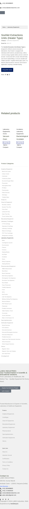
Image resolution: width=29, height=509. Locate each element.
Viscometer (4, 313)
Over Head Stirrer (6, 353)
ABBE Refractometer (7, 268)
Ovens (3, 259)
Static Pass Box (6, 214)
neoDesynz (14, 503)
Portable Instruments (7, 308)
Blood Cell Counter (6, 171)
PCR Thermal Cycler (7, 303)
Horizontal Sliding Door (7, 334)
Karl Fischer (5, 294)
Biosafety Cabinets (6, 204)
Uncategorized (5, 356)
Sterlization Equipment (7, 322)
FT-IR (3, 289)
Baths (3, 240)
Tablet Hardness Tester (7, 310)
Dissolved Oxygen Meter (8, 181)
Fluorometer (5, 183)
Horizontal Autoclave (7, 330)
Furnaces (4, 249)
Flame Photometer (6, 285)
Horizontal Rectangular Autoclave (9, 332)
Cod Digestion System (7, 242)
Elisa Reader (5, 282)
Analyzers (4, 199)
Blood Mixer (5, 271)
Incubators (20, 129)
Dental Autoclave (6, 325)
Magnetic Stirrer (5, 348)
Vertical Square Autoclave (8, 344)
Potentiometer (5, 190)
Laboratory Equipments (13, 27)
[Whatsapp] (8, 499)
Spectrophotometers (6, 320)
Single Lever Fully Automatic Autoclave (11, 339)
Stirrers (3, 346)
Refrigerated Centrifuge (7, 235)
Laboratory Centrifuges (7, 221)
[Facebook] (0, 499)
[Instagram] (3, 499)
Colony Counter (5, 173)
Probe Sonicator (6, 192)
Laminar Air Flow (6, 211)
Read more (6, 143)
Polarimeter (4, 306)
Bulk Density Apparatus (7, 275)
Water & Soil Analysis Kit (8, 317)
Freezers (4, 247)
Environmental (5, 245)
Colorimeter (4, 176)
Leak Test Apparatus (7, 296)
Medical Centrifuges (6, 230)
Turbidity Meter (5, 197)
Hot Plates (4, 254)
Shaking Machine (6, 263)
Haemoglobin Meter (6, 185)
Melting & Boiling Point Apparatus (10, 299)
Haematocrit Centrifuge (7, 226)
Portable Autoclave (6, 337)
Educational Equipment (7, 219)
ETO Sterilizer (5, 327)
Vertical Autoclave (6, 341)
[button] (2, 12)
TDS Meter (4, 195)
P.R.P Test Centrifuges (7, 233)
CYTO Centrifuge (6, 223)
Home (4, 27)
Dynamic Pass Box (6, 207)
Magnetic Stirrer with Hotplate (9, 351)
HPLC (3, 292)
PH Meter (4, 187)
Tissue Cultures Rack (7, 216)
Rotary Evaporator (6, 261)
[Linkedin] (5, 499)
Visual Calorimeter (6, 315)
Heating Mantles (6, 252)
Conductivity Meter (6, 178)
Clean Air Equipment (6, 202)
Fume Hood (4, 209)
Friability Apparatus (6, 287)
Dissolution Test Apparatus (8, 280)
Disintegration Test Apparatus (9, 278)
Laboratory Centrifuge (7, 228)
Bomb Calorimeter (6, 273)
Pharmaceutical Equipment (8, 266)
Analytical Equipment (6, 169)
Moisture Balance (6, 301)
